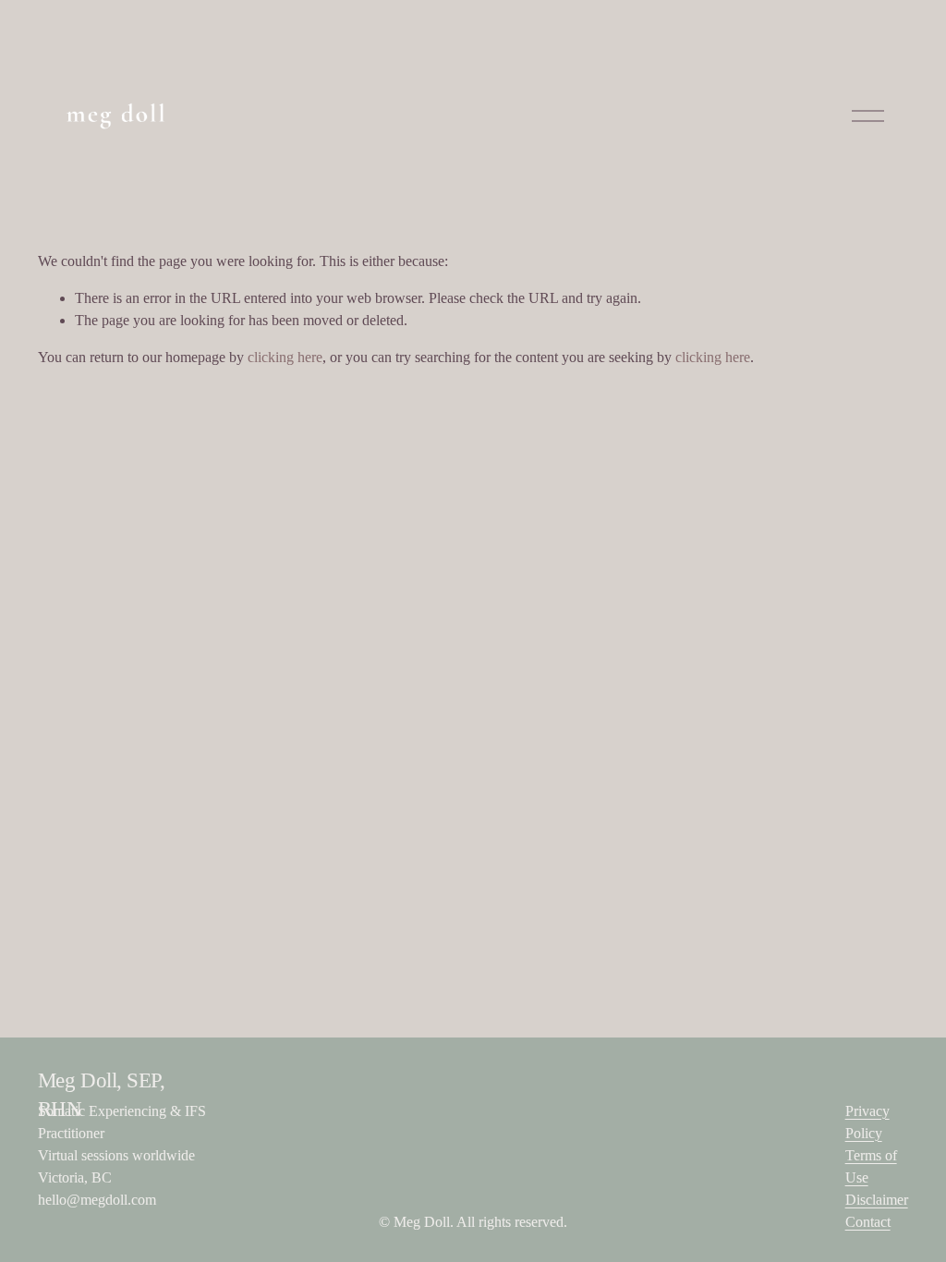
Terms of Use (871, 1166)
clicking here (285, 357)
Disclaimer (876, 1199)
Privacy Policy (867, 1122)
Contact (868, 1222)
